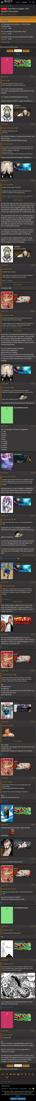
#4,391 (33, 634)
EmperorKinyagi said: (8, 674)
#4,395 (33, 824)
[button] (2, 2)
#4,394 (33, 778)
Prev (10, 51)
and (11, 558)
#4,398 (33, 926)
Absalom (4, 14)
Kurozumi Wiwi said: (8, 476)
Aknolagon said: (6, 315)
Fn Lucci (17, 563)
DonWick (17, 162)
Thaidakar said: (6, 930)
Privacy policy (23, 1088)
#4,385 (33, 311)
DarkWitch (18, 497)
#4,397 (33, 885)
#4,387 (33, 426)
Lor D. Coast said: (7, 387)
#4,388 (33, 473)
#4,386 (33, 384)
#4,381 (33, 77)
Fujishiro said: (6, 782)
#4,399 (33, 960)
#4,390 (33, 582)
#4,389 (33, 515)
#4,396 (33, 858)
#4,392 (33, 670)
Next (25, 51)
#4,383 (33, 180)
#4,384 (33, 265)
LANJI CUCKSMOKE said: (9, 128)
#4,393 (33, 722)
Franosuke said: (6, 184)
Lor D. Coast (18, 806)
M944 (16, 703)
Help (30, 1088)
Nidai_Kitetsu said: (7, 586)
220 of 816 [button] (18, 51)
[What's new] (30, 2)
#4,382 (33, 124)
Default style (6, 1086)
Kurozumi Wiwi (19, 941)
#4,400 (33, 1031)
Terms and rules (13, 1088)
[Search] (33, 2)
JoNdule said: (6, 269)
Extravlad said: (6, 144)
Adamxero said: (6, 725)
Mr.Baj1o (17, 616)
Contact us (4, 1088)
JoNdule (17, 58)
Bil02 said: (5, 80)
